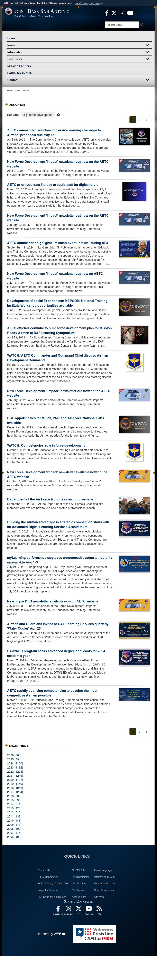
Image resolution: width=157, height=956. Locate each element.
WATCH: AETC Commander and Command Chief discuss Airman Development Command (57, 357)
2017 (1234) (15, 792)
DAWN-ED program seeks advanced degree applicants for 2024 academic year (56, 653)
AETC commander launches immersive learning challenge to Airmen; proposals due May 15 (54, 132)
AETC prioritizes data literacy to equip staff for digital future (53, 184)
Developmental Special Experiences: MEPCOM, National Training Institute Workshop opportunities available (57, 303)
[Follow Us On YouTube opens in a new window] (89, 909)
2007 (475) (14, 833)
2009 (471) (14, 824)
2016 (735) (14, 796)
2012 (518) (14, 812)
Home (11, 38)
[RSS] (99, 909)
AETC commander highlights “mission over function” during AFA (58, 242)
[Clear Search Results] (78, 114)
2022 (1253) (15, 771)
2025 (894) (14, 759)
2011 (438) (14, 816)
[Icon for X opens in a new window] (114, 12)
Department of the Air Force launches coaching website (50, 499)
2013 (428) (14, 808)
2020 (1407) (15, 779)
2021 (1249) (15, 775)
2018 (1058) (15, 788)
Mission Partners (19, 66)
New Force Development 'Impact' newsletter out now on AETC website (55, 276)
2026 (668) (14, 755)
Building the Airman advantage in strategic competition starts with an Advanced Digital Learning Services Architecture (58, 524)
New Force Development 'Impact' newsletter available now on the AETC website (57, 474)
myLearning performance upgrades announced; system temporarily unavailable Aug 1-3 (59, 560)
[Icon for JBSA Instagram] (68, 909)
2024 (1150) (15, 763)
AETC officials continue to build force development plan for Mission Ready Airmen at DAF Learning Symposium (59, 330)
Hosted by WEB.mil (52, 934)
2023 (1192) (15, 767)
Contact (12, 80)
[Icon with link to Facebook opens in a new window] (107, 12)
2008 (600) (14, 828)
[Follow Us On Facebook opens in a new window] (58, 909)
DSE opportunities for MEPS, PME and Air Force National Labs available (55, 420)
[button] (89, 3)
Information (15, 52)
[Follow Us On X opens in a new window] (78, 909)
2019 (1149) (15, 784)
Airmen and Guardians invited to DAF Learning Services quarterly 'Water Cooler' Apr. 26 (58, 626)
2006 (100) (14, 837)
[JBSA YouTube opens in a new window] (130, 12)
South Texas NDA (19, 73)
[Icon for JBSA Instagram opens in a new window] (122, 12)
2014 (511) (14, 804)
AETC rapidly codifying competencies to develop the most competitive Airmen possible (52, 693)
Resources (14, 59)
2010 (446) (14, 820)
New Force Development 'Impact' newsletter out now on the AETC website (58, 164)
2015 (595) (14, 800)
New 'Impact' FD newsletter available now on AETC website (52, 601)
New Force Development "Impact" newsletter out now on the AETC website (58, 393)
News (11, 45)
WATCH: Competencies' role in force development (46, 445)
